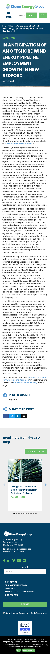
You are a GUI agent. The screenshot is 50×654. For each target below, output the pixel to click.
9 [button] (33, 513)
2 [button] (16, 513)
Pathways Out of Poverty (25, 382)
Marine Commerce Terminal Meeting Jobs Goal (24, 378)
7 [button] (28, 513)
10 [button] (36, 513)
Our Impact (11, 582)
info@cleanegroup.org (20, 549)
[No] (47, 645)
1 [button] (14, 513)
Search (21, 15)
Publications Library (16, 585)
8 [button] (31, 513)
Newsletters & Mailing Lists (19, 591)
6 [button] (26, 513)
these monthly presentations (18, 143)
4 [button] (21, 513)
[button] (43, 15)
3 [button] (19, 513)
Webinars (10, 588)
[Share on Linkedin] (18, 416)
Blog (11, 26)
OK (18, 650)
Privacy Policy (28, 650)
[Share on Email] (24, 416)
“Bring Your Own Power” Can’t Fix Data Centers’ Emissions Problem (24, 490)
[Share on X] (12, 416)
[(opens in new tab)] (25, 627)
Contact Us (11, 595)
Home (5, 26)
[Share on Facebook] (6, 416)
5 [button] (23, 513)
